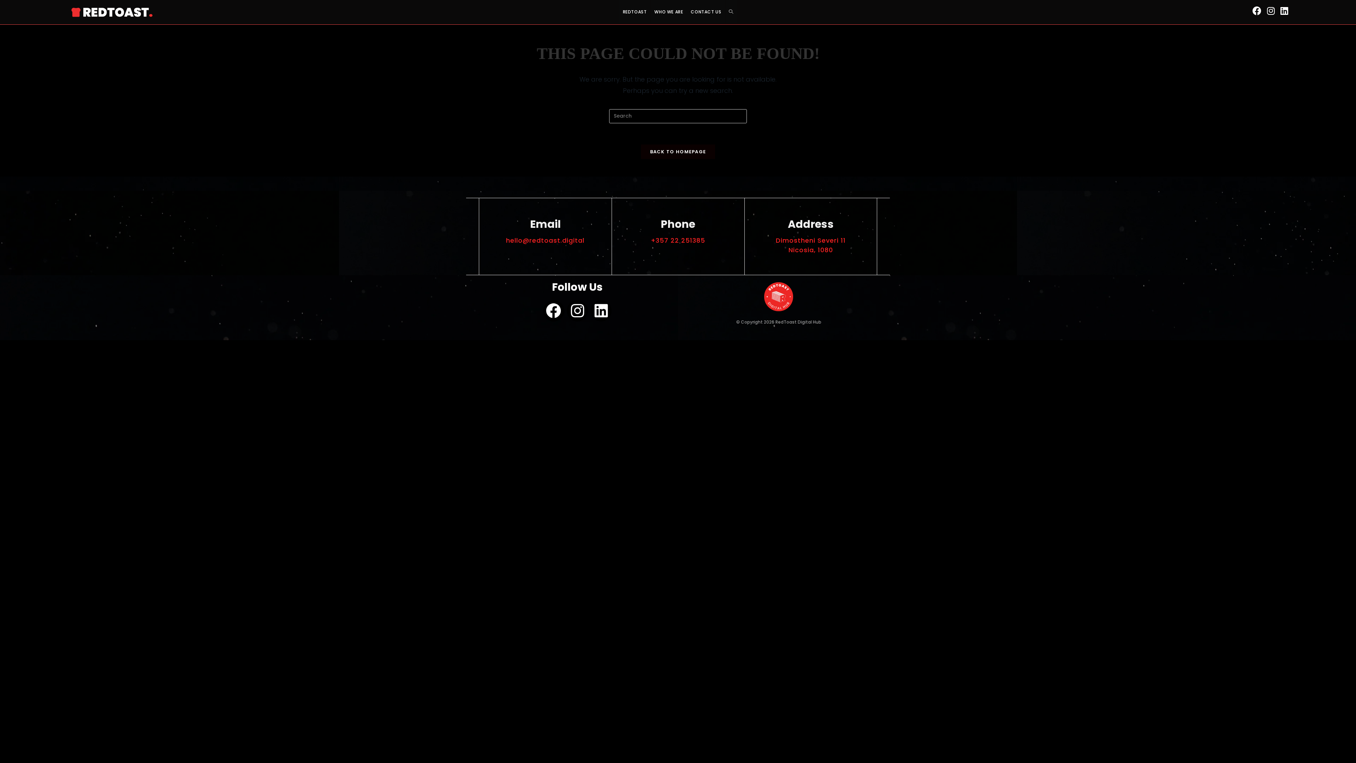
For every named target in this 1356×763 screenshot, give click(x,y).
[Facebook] (553, 310)
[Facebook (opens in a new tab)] (1257, 11)
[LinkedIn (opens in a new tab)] (1284, 11)
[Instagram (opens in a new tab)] (1271, 11)
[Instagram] (577, 310)
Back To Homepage (678, 151)
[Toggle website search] (731, 12)
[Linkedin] (601, 310)
